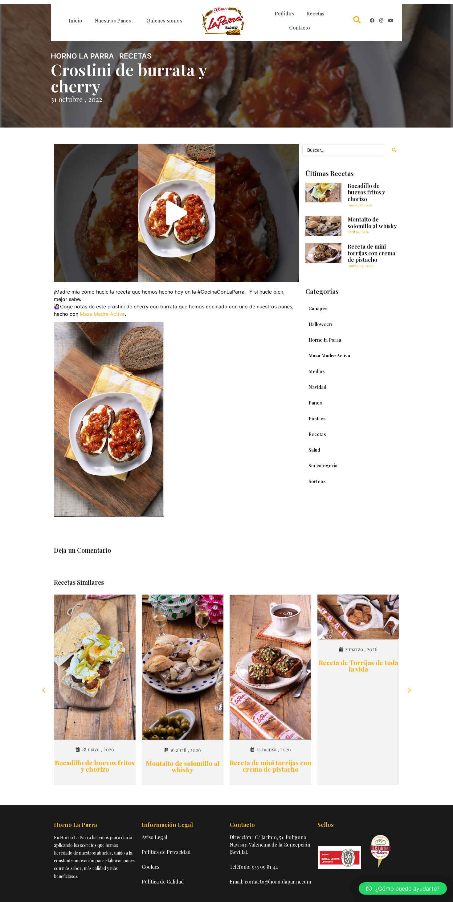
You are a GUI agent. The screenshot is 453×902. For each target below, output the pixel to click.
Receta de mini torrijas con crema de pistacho (371, 253)
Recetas (315, 13)
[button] (176, 213)
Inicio (75, 20)
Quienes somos (164, 20)
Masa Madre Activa (102, 314)
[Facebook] (372, 20)
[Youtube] (390, 20)
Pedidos (284, 13)
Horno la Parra (82, 56)
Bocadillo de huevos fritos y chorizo (366, 192)
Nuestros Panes (113, 20)
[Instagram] (381, 20)
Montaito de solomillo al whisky (372, 223)
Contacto (299, 27)
